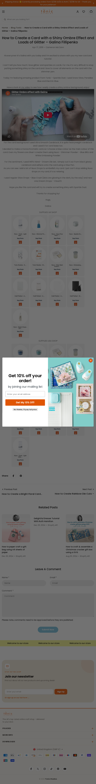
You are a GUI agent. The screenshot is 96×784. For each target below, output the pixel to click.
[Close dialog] (91, 360)
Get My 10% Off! (25, 402)
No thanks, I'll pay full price (25, 409)
